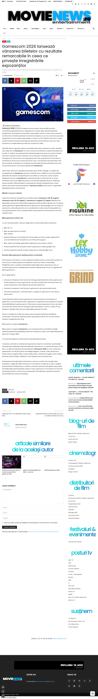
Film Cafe (71, 586)
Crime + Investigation (75, 574)
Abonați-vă (91, 121)
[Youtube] (91, 4)
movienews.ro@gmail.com (46, 681)
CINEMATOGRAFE (57, 1)
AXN (69, 563)
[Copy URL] (36, 81)
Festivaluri (80, 28)
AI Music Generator (74, 377)
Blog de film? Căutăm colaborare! (78, 433)
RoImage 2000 (72, 512)
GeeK (44, 28)
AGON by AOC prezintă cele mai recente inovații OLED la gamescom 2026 (11, 472)
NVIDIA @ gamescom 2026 (52, 470)
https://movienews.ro (21, 427)
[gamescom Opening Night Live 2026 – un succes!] (32, 462)
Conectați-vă (91, 109)
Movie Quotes (72, 442)
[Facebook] (72, 4)
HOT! (4, 28)
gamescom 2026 (21, 392)
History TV (71, 591)
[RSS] (78, 4)
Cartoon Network (73, 569)
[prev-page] (3, 478)
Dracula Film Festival (75, 542)
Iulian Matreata (8, 75)
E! (68, 583)
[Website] (88, 4)
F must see (71, 436)
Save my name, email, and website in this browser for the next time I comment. (31, 523)
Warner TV (71, 600)
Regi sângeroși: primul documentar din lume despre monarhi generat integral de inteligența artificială (80, 385)
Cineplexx (71, 469)
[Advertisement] (32, 382)
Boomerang (72, 566)
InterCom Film (72, 507)
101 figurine (72, 618)
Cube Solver (72, 392)
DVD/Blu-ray (70, 28)
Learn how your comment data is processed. (44, 532)
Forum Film (72, 501)
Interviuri (59, 28)
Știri (9, 41)
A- (3, 696)
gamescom (12, 392)
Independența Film (74, 504)
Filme (18, 28)
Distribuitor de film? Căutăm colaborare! (81, 498)
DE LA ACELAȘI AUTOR (32, 450)
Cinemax (71, 571)
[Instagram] (75, 4)
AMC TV (70, 560)
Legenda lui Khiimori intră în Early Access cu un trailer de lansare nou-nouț (49, 415)
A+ (3, 687)
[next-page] (6, 478)
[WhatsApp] (24, 81)
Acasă (4, 38)
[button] (93, 29)
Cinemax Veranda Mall (75, 466)
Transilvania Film (73, 515)
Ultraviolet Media (73, 518)
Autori (49, 1)
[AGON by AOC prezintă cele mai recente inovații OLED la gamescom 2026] (11, 462)
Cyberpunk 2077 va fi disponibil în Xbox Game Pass (16, 415)
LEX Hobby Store (73, 624)
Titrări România (73, 627)
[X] (85, 4)
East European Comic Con (76, 621)
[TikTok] (81, 4)
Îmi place (92, 105)
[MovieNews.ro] (49, 15)
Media (51, 28)
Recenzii (12, 28)
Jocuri (25, 28)
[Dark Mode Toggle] (92, 693)
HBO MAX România (74, 589)
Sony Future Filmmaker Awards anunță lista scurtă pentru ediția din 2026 (80, 408)
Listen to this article (12, 126)
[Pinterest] (17, 81)
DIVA (69, 580)
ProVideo (71, 509)
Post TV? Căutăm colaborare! (77, 597)
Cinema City (72, 460)
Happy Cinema (73, 472)
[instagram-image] (6, 649)
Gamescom (11, 389)
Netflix (70, 594)
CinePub (71, 495)
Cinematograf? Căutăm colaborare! (79, 463)
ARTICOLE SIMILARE (32, 444)
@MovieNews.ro (60, 639)
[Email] (30, 81)
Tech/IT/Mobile (35, 28)
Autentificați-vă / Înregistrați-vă (38, 1)
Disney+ (70, 577)
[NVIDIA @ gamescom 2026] (53, 462)
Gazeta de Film (73, 439)
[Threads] (94, 4)
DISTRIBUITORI (68, 1)
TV (4, 33)
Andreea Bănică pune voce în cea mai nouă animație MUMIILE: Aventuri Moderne (80, 400)
